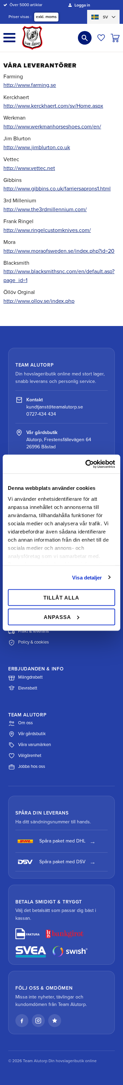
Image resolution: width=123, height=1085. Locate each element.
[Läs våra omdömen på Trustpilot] (54, 1020)
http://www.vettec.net (29, 168)
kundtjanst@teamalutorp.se (54, 407)
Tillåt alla (61, 598)
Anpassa (57, 617)
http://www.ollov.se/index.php (38, 301)
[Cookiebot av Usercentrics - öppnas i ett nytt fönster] (86, 464)
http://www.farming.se (29, 85)
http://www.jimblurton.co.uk (36, 147)
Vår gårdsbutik (32, 734)
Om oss (25, 723)
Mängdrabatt (30, 677)
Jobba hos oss (31, 766)
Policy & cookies (33, 642)
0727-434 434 (41, 414)
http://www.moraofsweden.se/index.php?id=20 (58, 251)
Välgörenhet (29, 755)
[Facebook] (21, 1020)
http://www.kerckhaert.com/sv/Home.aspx (53, 106)
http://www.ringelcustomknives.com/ (47, 230)
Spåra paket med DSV (62, 862)
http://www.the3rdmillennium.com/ (45, 209)
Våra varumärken (34, 744)
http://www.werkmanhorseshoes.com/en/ (52, 126)
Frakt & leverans (33, 631)
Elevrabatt (27, 688)
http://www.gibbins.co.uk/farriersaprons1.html (57, 188)
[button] (9, 38)
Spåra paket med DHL (62, 841)
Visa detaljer (87, 577)
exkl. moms (46, 16)
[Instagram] (38, 1020)
